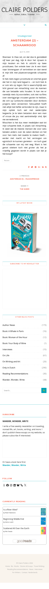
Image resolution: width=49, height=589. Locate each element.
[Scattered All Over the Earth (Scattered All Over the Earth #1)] (43, 531)
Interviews (7, 349)
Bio (12, 566)
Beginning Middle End (13, 519)
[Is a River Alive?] (43, 511)
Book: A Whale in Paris (13, 331)
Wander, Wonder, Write (14, 379)
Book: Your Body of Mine (14, 343)
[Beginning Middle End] (43, 521)
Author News (9, 325)
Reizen (6, 160)
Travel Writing (39, 566)
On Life (6, 355)
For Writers (16, 572)
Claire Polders (24, 10)
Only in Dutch (9, 367)
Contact (24, 572)
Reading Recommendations (15, 373)
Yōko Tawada (8, 531)
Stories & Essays (26, 566)
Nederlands (32, 572)
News (31, 569)
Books (16, 566)
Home (7, 566)
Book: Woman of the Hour (15, 337)
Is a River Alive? (10, 509)
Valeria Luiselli (9, 522)
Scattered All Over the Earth (16, 528)
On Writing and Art (11, 361)
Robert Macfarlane (10, 513)
